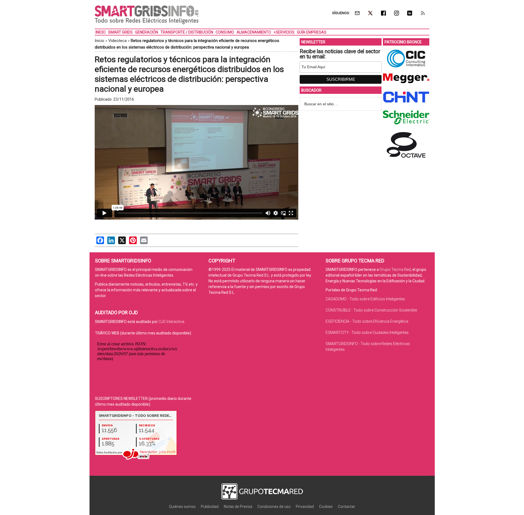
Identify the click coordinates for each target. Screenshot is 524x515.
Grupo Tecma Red (395, 269)
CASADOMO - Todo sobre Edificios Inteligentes (365, 299)
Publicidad (210, 506)
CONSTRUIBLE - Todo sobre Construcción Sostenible (371, 310)
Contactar (346, 506)
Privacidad (305, 506)
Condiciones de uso (274, 506)
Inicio (99, 40)
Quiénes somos (182, 506)
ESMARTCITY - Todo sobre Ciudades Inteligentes (367, 332)
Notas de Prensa (238, 506)
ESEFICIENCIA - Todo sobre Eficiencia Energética (367, 321)
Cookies (326, 506)
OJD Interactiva (171, 321)
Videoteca (117, 40)
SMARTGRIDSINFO (146, 15)
